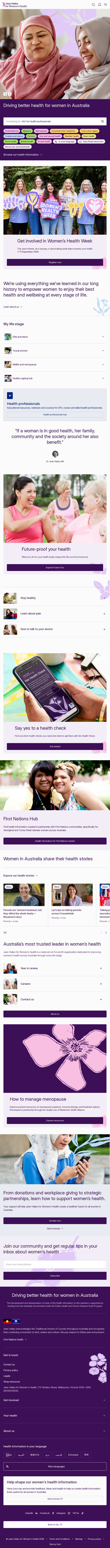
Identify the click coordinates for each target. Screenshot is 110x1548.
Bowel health (44, 141)
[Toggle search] (93, 4)
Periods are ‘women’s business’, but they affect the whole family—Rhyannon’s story (22, 913)
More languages (56, 1466)
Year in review (29, 968)
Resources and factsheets (17, 147)
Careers (26, 983)
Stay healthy (28, 597)
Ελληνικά (73, 1454)
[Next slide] (9, 94)
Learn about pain (31, 613)
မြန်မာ (9, 1454)
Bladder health (72, 136)
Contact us (27, 999)
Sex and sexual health (50, 136)
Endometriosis (11, 131)
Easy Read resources (93, 141)
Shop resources (11, 1381)
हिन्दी (86, 1454)
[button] (105, 4)
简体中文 (34, 1454)
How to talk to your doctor (37, 629)
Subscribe (55, 1276)
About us (8, 1430)
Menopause (41, 131)
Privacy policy (10, 1370)
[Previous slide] (5, 94)
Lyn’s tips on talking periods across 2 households (66, 912)
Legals (6, 1375)
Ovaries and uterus (14, 136)
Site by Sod (55, 1544)
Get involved (11, 1400)
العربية (21, 1454)
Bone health (10, 141)
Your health (10, 1415)
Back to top (53, 1524)
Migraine (27, 131)
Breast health (27, 141)
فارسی (58, 1454)
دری (47, 1454)
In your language (66, 141)
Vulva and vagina (89, 131)
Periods (31, 136)
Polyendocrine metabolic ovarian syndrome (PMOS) (65, 131)
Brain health (88, 136)
